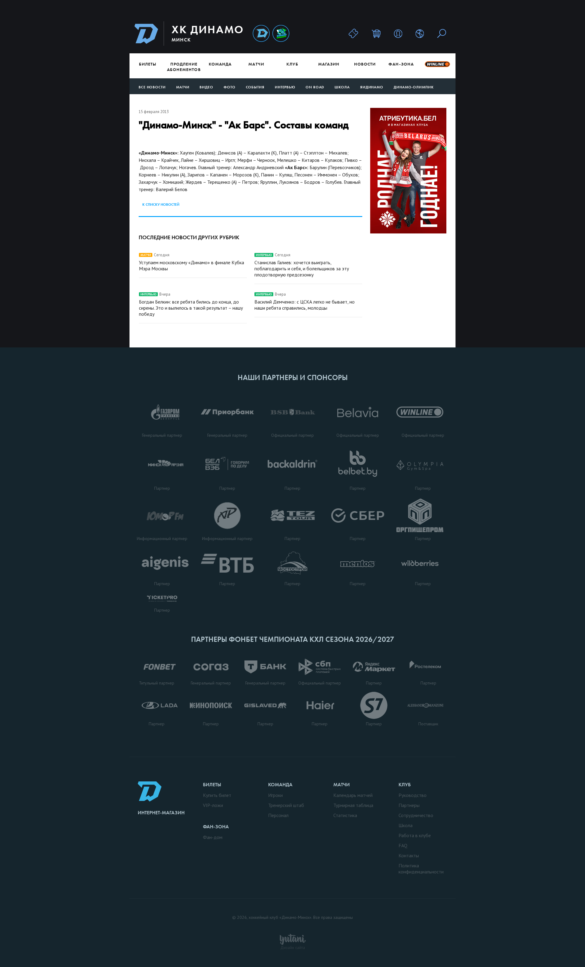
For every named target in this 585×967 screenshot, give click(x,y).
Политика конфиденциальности (421, 868)
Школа (342, 87)
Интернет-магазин (161, 812)
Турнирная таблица (353, 805)
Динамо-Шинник (261, 33)
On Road (315, 87)
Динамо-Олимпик (414, 87)
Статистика (345, 815)
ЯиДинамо (371, 87)
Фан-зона (400, 64)
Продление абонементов (184, 66)
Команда (220, 64)
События (255, 87)
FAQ (403, 845)
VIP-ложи (213, 805)
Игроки (275, 795)
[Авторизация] (398, 33)
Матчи (256, 64)
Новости (365, 64)
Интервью (285, 87)
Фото (230, 87)
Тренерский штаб (286, 805)
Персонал (278, 815)
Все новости (152, 87)
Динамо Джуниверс (280, 33)
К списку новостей (160, 204)
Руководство (413, 795)
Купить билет (217, 795)
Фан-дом (212, 837)
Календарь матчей (353, 795)
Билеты (147, 64)
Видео (206, 87)
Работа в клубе (415, 835)
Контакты (409, 855)
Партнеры (409, 805)
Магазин (328, 64)
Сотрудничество (416, 815)
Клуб (292, 64)
